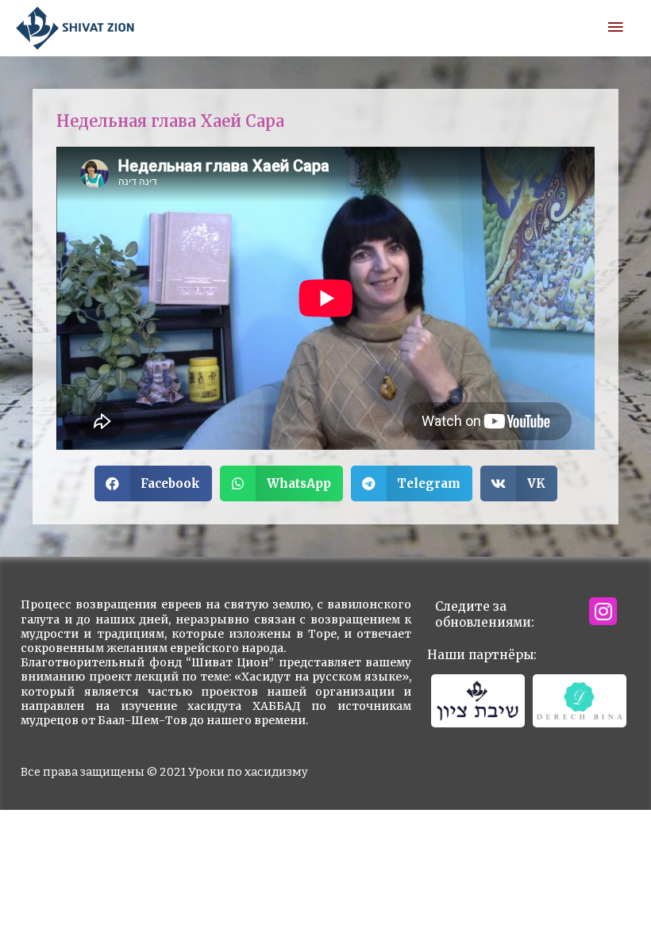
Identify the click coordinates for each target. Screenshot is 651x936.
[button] (153, 483)
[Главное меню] (615, 27)
